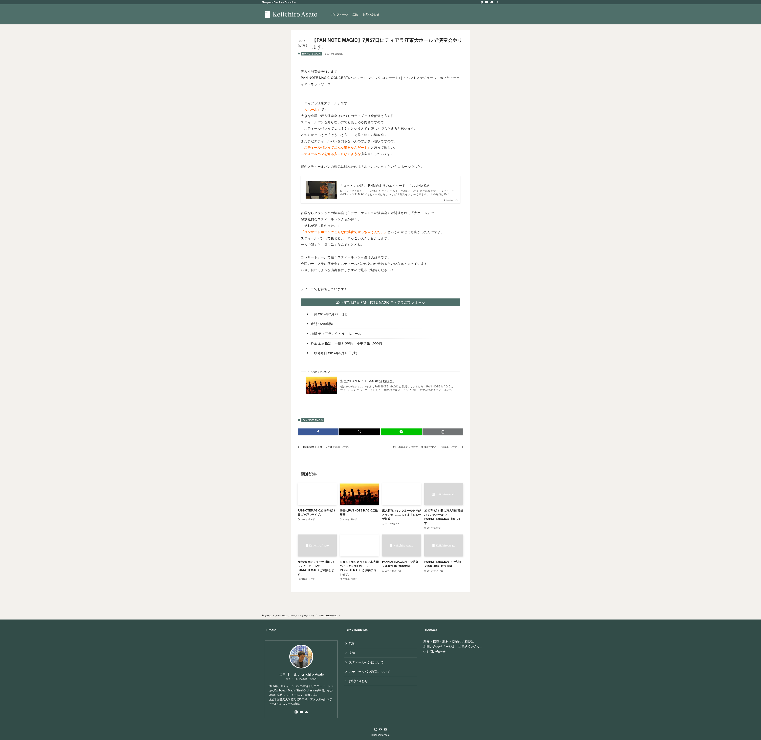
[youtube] (486, 2)
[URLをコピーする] (443, 431)
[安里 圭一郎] (291, 14)
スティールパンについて (366, 662)
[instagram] (481, 2)
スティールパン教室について (369, 671)
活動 (352, 643)
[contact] (491, 2)
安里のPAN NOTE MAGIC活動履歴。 (368, 381)
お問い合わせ (358, 681)
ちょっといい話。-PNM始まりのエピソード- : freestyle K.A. (385, 185)
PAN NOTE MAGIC (311, 53)
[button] (318, 431)
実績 (352, 652)
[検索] (496, 2)
